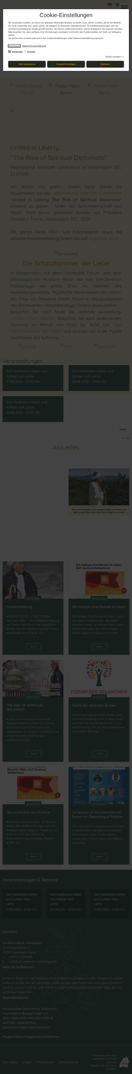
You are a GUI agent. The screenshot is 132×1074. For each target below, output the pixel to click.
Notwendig (17, 52)
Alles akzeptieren (26, 64)
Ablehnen (105, 64)
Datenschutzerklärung (34, 46)
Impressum (14, 46)
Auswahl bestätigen (66, 64)
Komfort (31, 52)
